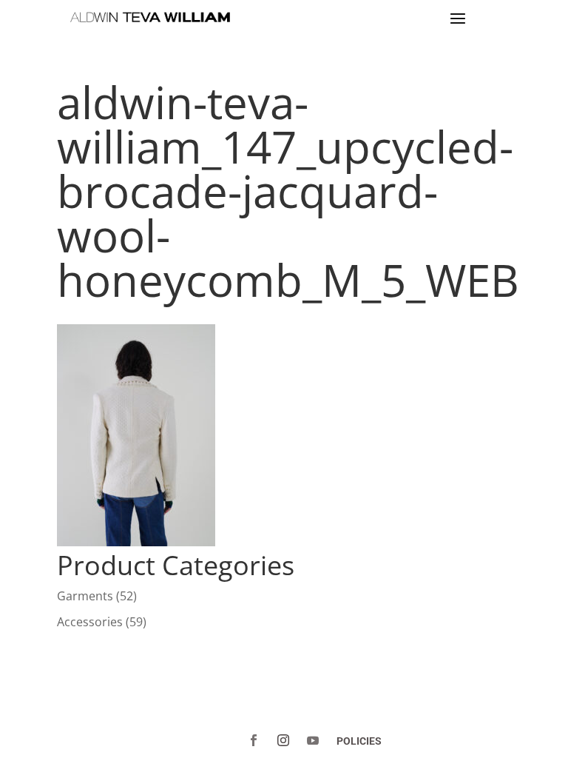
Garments (85, 596)
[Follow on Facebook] (254, 740)
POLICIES (359, 741)
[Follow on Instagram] (283, 740)
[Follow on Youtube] (313, 740)
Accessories (90, 622)
